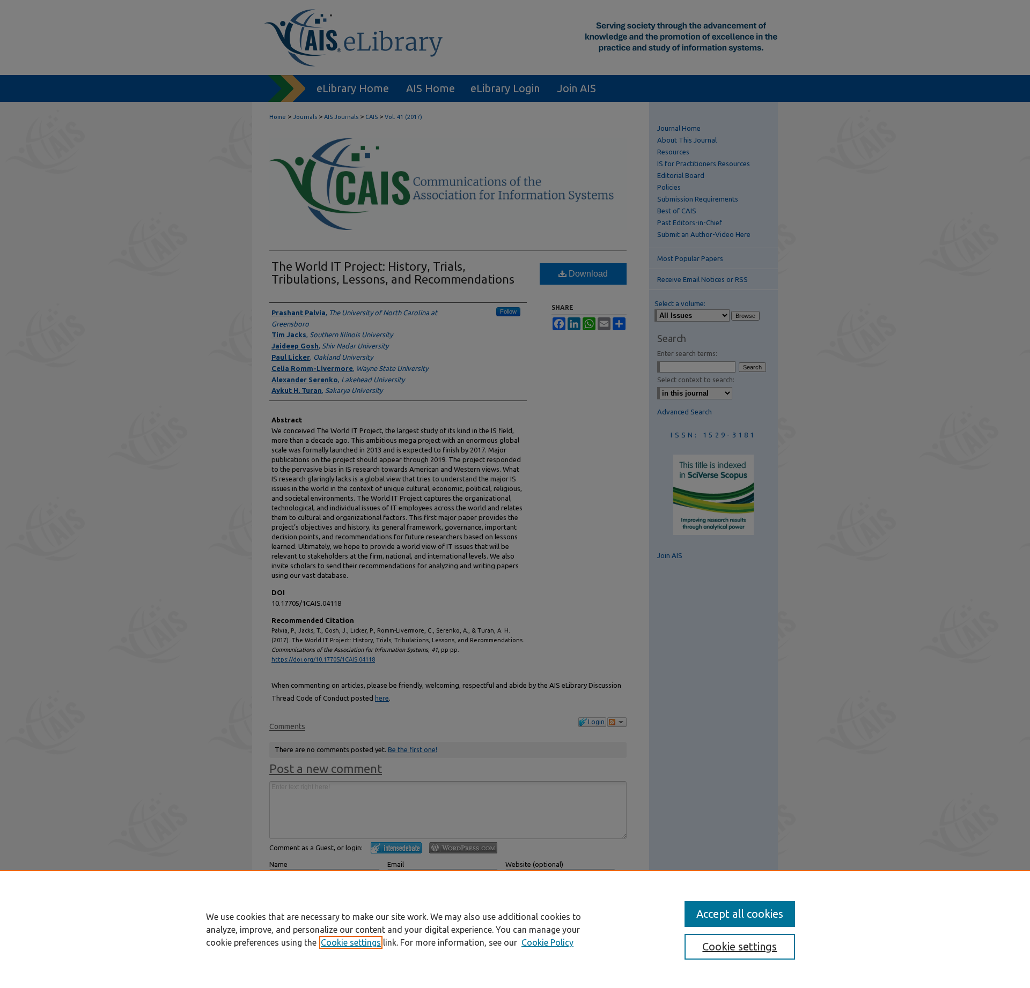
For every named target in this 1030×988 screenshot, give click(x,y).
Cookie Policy (547, 942)
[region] (515, 929)
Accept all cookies (739, 914)
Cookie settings (351, 942)
